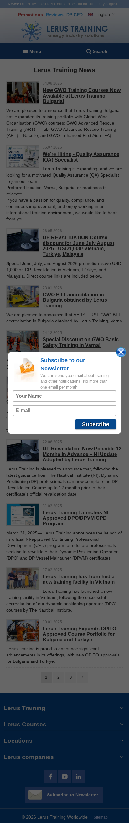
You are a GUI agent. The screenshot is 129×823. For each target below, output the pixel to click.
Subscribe (95, 424)
